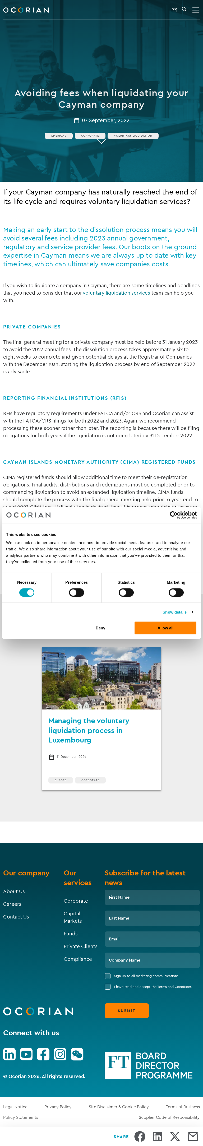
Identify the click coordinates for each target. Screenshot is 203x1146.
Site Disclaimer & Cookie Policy (119, 1106)
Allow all (165, 628)
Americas (58, 135)
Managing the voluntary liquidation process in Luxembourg (89, 730)
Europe (61, 780)
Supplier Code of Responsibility (169, 1117)
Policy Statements (20, 1117)
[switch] (76, 592)
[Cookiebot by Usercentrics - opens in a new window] (174, 515)
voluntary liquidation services (116, 293)
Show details (175, 612)
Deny (100, 628)
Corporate (90, 135)
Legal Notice (15, 1106)
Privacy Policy (58, 1106)
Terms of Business (183, 1106)
